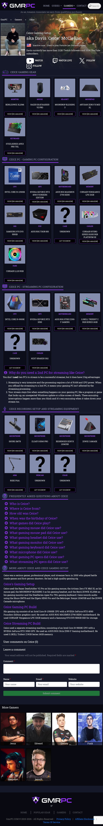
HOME (46, 5)
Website (72, 679)
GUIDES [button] (56, 5)
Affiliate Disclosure (84, 819)
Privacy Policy (63, 819)
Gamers (18, 19)
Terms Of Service (51, 822)
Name (7, 679)
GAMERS (61, 812)
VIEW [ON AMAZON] (15, 114)
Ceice (31, 19)
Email (39, 679)
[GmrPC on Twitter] (51, 805)
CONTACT (82, 5)
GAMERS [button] (68, 5)
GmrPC (4, 19)
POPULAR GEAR (42, 812)
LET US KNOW (64, 241)
